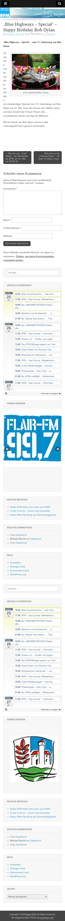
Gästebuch (21, 535)
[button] (6, 393)
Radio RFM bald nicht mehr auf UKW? (30, 507)
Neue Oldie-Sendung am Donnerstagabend (33, 515)
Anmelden (15, 562)
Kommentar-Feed (19, 570)
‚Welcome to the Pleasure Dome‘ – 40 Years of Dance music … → (49, 157)
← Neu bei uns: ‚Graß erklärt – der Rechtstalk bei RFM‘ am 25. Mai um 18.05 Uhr (17, 157)
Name (7, 220)
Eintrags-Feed (17, 566)
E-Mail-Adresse (12, 228)
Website (7, 236)
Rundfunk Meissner (15, 34)
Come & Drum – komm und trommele (30, 511)
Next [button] (57, 449)
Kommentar (10, 188)
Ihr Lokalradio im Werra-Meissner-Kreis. (23, 20)
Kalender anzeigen (50, 393)
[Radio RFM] (32, 12)
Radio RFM (31, 914)
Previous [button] (7, 449)
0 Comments (49, 34)
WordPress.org (18, 574)
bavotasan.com (47, 918)
